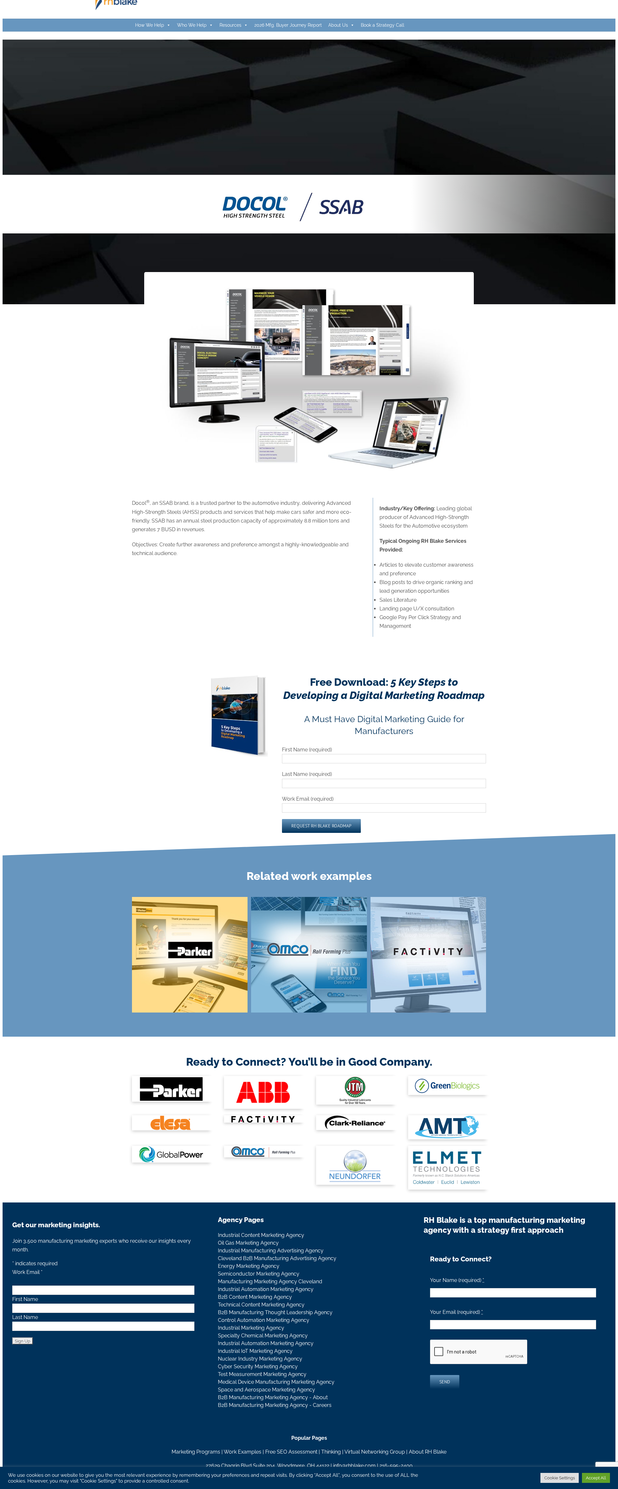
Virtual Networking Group (374, 1452)
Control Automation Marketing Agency (263, 1320)
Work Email (27, 1272)
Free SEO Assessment (291, 1452)
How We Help (149, 25)
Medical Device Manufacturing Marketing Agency (276, 1382)
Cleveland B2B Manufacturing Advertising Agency (277, 1258)
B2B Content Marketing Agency (255, 1297)
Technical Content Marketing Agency (261, 1305)
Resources (230, 25)
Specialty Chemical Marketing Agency (263, 1336)
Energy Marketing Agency (248, 1266)
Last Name (25, 1317)
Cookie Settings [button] (559, 1477)
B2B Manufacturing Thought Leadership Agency (275, 1312)
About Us (338, 25)
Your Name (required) (457, 1280)
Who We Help (192, 25)
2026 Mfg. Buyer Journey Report (288, 25)
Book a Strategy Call (382, 25)
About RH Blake (427, 1452)
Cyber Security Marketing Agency (258, 1366)
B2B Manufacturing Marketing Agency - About (273, 1397)
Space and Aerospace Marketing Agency (266, 1390)
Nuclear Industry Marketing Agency (260, 1359)
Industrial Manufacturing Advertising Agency (270, 1251)
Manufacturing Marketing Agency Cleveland (270, 1281)
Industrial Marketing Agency (251, 1328)
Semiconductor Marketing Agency (258, 1274)
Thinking (331, 1452)
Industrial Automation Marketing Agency (266, 1289)
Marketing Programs (196, 1452)
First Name (25, 1299)
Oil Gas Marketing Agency (248, 1243)
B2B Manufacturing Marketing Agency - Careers (275, 1405)
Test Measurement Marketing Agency (262, 1374)
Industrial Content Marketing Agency (261, 1235)
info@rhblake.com (354, 1466)
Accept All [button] (596, 1477)
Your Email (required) (456, 1312)
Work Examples (242, 1452)
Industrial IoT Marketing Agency (255, 1351)
